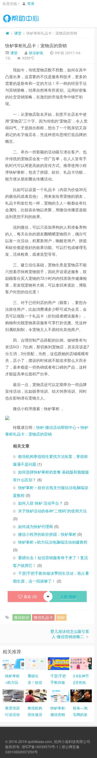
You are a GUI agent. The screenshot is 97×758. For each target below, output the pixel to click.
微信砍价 (21, 617)
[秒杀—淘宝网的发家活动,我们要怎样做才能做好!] (81, 695)
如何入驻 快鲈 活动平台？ (40, 503)
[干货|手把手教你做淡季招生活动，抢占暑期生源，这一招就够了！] (58, 663)
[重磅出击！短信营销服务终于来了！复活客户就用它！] (36, 663)
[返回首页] (7, 33)
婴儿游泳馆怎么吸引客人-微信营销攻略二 (69, 633)
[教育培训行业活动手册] (13, 695)
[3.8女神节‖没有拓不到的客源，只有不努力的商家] (81, 663)
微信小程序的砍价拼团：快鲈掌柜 (47, 534)
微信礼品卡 (43, 617)
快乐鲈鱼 (36, 52)
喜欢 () (30, 596)
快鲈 (61, 617)
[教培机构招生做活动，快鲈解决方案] (36, 695)
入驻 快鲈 (68, 596)
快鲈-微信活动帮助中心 (56, 427)
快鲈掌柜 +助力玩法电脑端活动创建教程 (52, 542)
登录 (30, 3)
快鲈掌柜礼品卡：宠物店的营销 (36, 45)
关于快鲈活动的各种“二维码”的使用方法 (52, 510)
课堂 (17, 33)
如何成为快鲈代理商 (35, 526)
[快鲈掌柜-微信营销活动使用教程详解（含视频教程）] (58, 695)
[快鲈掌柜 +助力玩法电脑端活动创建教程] (13, 663)
